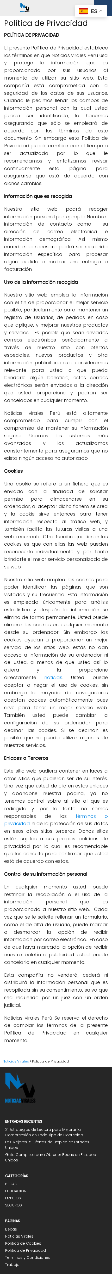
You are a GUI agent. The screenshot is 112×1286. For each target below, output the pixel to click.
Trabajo (12, 1264)
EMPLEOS (13, 1198)
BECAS (11, 1184)
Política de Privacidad (25, 1250)
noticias (53, 677)
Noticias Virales (19, 1236)
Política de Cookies (23, 1243)
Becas (11, 1229)
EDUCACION (15, 1191)
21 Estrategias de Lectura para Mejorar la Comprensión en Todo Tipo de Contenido (44, 1132)
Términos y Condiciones (27, 1257)
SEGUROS (13, 1205)
